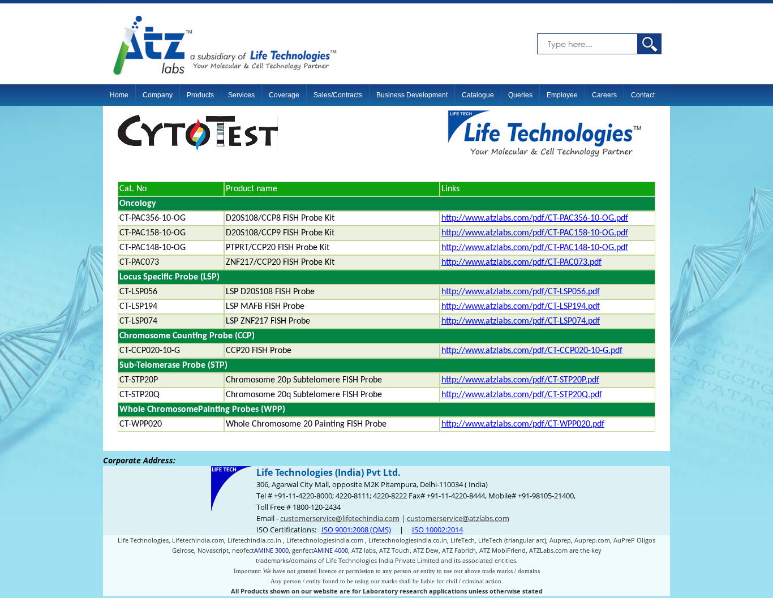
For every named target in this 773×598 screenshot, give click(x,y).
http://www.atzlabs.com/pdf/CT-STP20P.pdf (520, 380)
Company (158, 95)
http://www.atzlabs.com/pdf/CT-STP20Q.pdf (521, 394)
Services (241, 95)
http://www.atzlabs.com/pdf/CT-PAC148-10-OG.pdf (534, 247)
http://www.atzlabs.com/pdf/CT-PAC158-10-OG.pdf (534, 233)
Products (200, 95)
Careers (604, 95)
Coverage (284, 95)
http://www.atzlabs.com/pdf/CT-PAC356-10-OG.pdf (534, 218)
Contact (643, 95)
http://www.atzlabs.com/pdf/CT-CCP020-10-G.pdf (531, 350)
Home (119, 95)
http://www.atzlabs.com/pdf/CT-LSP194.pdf (520, 306)
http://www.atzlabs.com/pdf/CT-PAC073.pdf (521, 262)
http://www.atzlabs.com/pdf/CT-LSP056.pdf (520, 291)
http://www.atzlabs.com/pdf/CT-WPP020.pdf (522, 424)
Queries (520, 95)
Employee (562, 95)
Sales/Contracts (338, 95)
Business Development (412, 95)
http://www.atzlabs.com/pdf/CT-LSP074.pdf (520, 321)
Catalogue (478, 95)
